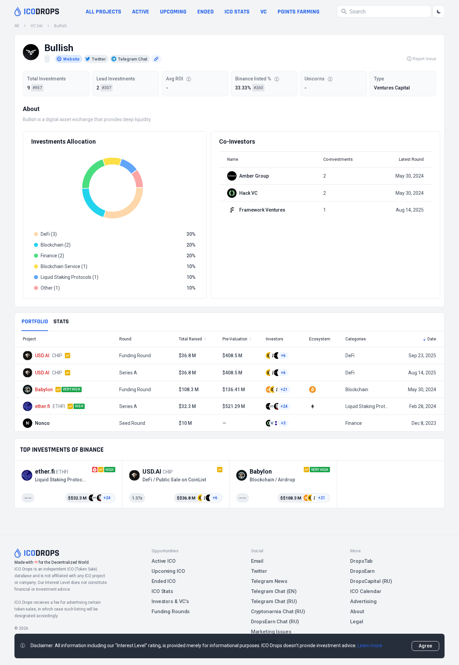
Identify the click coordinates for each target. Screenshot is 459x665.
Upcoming (173, 11)
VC (263, 11)
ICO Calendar (365, 591)
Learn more (370, 645)
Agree (425, 646)
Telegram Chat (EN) (274, 591)
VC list (37, 26)
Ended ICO (164, 581)
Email (257, 561)
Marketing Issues (271, 632)
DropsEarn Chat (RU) (275, 622)
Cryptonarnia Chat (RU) (278, 611)
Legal (356, 622)
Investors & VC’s (170, 601)
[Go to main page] (36, 11)
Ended (205, 11)
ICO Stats (162, 591)
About (357, 611)
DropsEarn (362, 571)
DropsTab (361, 561)
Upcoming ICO (168, 571)
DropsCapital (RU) (371, 581)
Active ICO (164, 561)
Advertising (363, 601)
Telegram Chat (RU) (274, 601)
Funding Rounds (171, 611)
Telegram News (269, 581)
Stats (61, 321)
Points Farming (299, 11)
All (16, 26)
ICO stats (237, 11)
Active (140, 11)
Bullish (60, 26)
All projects (103, 11)
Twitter (259, 571)
